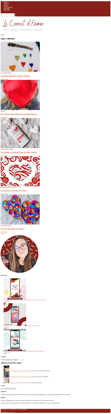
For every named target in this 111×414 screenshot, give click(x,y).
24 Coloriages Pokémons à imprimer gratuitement (21, 370)
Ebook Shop (7, 8)
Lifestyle (3, 111)
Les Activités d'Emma (6, 72)
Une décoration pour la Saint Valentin (15, 76)
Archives (3, 388)
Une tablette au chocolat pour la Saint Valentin (19, 152)
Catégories (3, 359)
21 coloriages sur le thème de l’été (18, 382)
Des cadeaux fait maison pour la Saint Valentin (19, 114)
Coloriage (3, 187)
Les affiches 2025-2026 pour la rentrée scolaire (21, 376)
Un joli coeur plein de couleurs (12, 229)
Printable (11, 149)
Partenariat (6, 6)
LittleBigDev (11, 412)
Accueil (5, 1)
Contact (5, 4)
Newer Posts (4, 233)
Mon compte (7, 10)
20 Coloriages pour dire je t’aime (13, 190)
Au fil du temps (4, 149)
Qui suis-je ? (7, 3)
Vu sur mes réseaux (8, 7)
